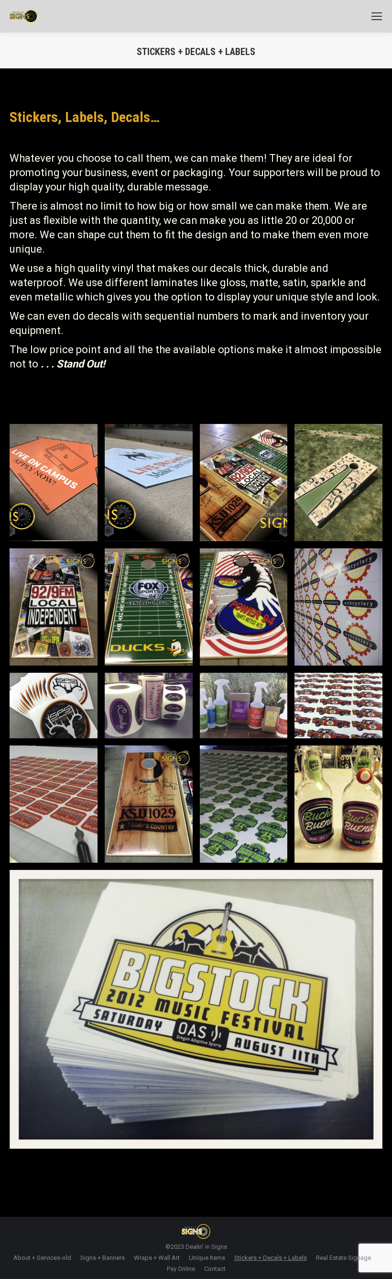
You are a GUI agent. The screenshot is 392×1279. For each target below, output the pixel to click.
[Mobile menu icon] (376, 16)
